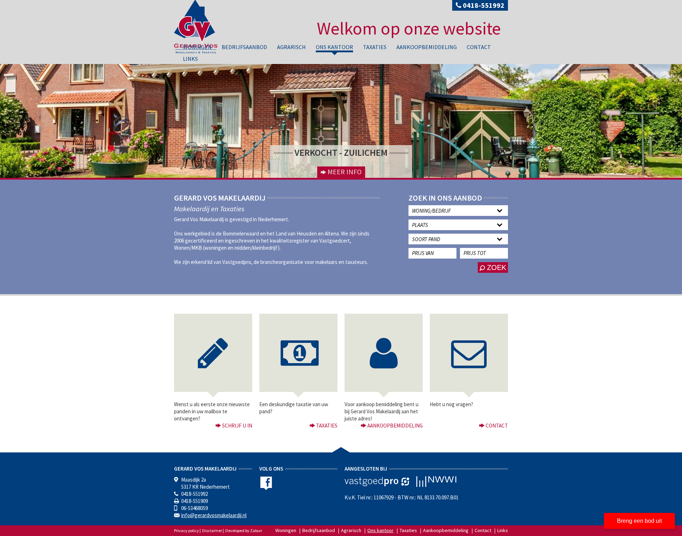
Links (190, 58)
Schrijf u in (236, 425)
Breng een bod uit (639, 521)
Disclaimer (212, 530)
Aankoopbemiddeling (426, 47)
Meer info (344, 171)
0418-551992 (482, 5)
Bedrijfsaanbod (244, 47)
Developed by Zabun (243, 530)
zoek (495, 267)
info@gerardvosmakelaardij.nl (214, 515)
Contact (479, 47)
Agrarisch (291, 47)
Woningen (197, 47)
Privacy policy (186, 530)
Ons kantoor (334, 47)
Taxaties (374, 47)
